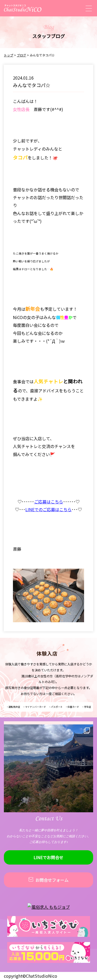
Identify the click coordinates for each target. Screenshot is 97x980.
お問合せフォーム (52, 880)
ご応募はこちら (48, 501)
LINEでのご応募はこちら (48, 509)
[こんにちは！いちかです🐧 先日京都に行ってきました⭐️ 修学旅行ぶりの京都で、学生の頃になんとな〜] (48, 769)
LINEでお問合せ (48, 857)
